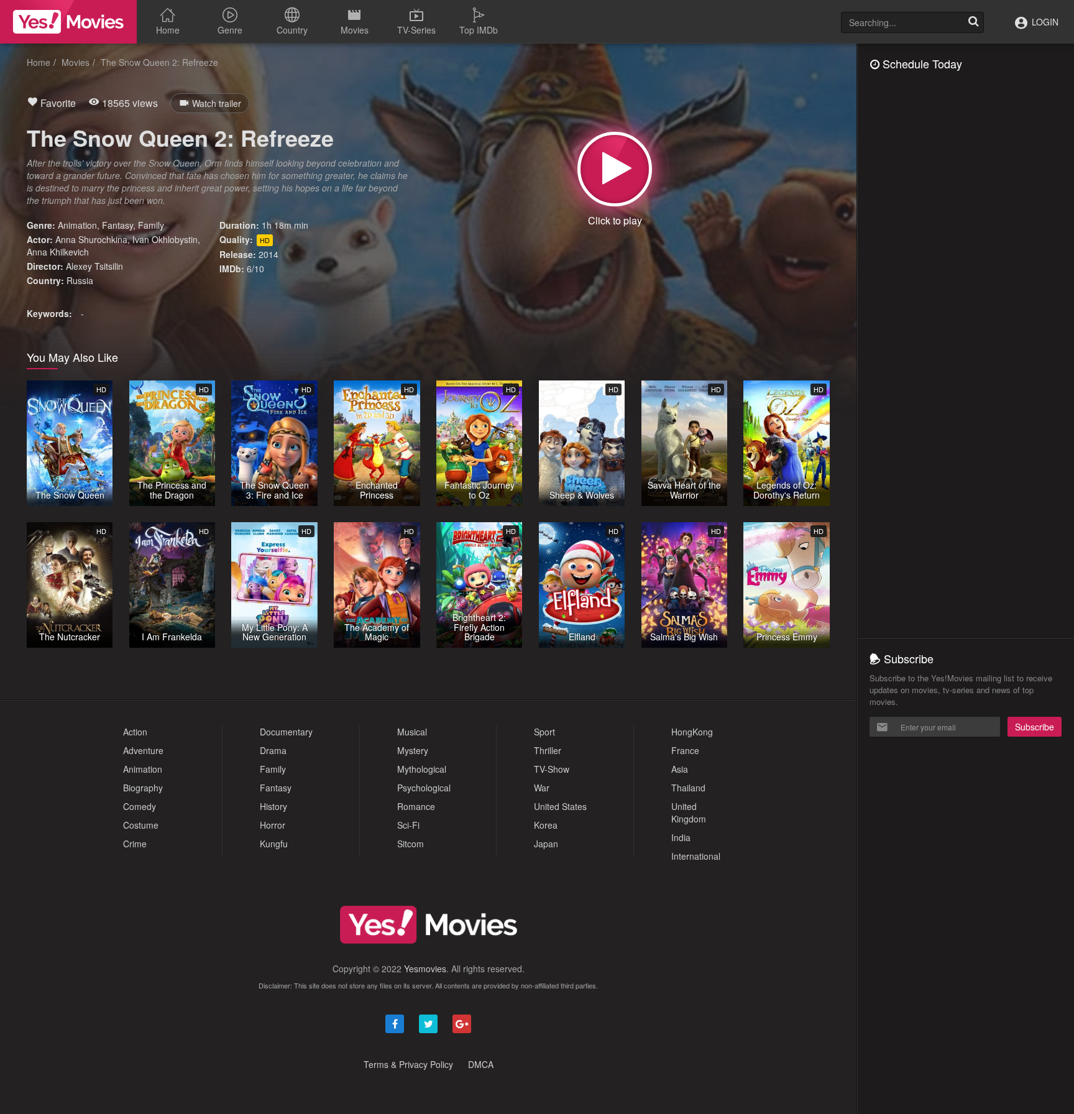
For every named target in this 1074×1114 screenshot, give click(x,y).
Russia (80, 280)
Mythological (421, 769)
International (695, 856)
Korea (546, 825)
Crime (135, 843)
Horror (272, 825)
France (685, 750)
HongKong (692, 731)
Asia (679, 769)
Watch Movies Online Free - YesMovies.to (68, 22)
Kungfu (274, 843)
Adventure (143, 750)
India (681, 837)
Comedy (139, 806)
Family (151, 225)
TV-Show (551, 769)
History (273, 806)
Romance (416, 806)
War (541, 787)
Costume (140, 825)
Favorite (57, 103)
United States (560, 806)
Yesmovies (425, 968)
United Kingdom (688, 812)
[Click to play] (614, 169)
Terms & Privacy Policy (408, 1064)
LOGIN (1043, 22)
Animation (77, 225)
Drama (273, 750)
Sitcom (410, 843)
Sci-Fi (408, 825)
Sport (544, 731)
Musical (412, 731)
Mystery (412, 750)
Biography (143, 787)
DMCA (480, 1064)
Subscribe (1034, 726)
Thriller (547, 750)
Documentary (286, 731)
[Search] (973, 22)
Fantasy (117, 225)
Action (135, 731)
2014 (268, 254)
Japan (546, 843)
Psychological (424, 787)
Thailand (688, 787)
